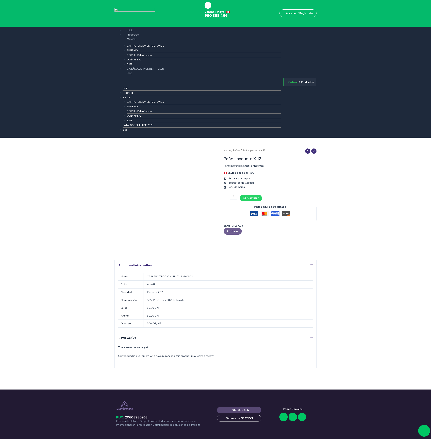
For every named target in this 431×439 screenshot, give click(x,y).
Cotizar (232, 231)
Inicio (130, 30)
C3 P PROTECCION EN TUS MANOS (145, 45)
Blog (129, 73)
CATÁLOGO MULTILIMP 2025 (145, 68)
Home (227, 150)
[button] (197, 81)
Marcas (131, 39)
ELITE (129, 64)
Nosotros (133, 34)
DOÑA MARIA (134, 59)
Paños (236, 150)
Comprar (253, 197)
